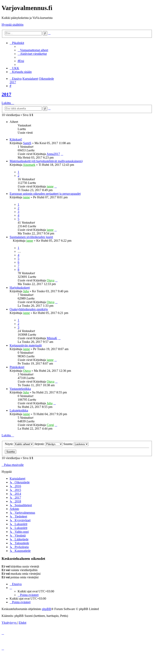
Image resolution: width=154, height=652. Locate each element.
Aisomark (29, 164)
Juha (26, 291)
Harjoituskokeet (20, 287)
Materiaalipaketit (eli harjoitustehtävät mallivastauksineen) (46, 161)
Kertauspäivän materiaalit (26, 345)
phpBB (46, 609)
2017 (6, 94)
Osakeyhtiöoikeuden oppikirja (29, 309)
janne (50, 186)
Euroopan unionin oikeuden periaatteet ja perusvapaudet (45, 193)
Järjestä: (39, 444)
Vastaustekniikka (20, 388)
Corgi (50, 425)
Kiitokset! (16, 139)
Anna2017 (53, 154)
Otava (50, 280)
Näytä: (9, 444)
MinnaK (52, 338)
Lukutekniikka (19, 410)
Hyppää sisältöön (12, 24)
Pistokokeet (17, 367)
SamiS (27, 143)
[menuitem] (33, 50)
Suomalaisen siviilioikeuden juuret (31, 237)
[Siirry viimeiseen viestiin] (62, 154)
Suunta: (68, 444)
